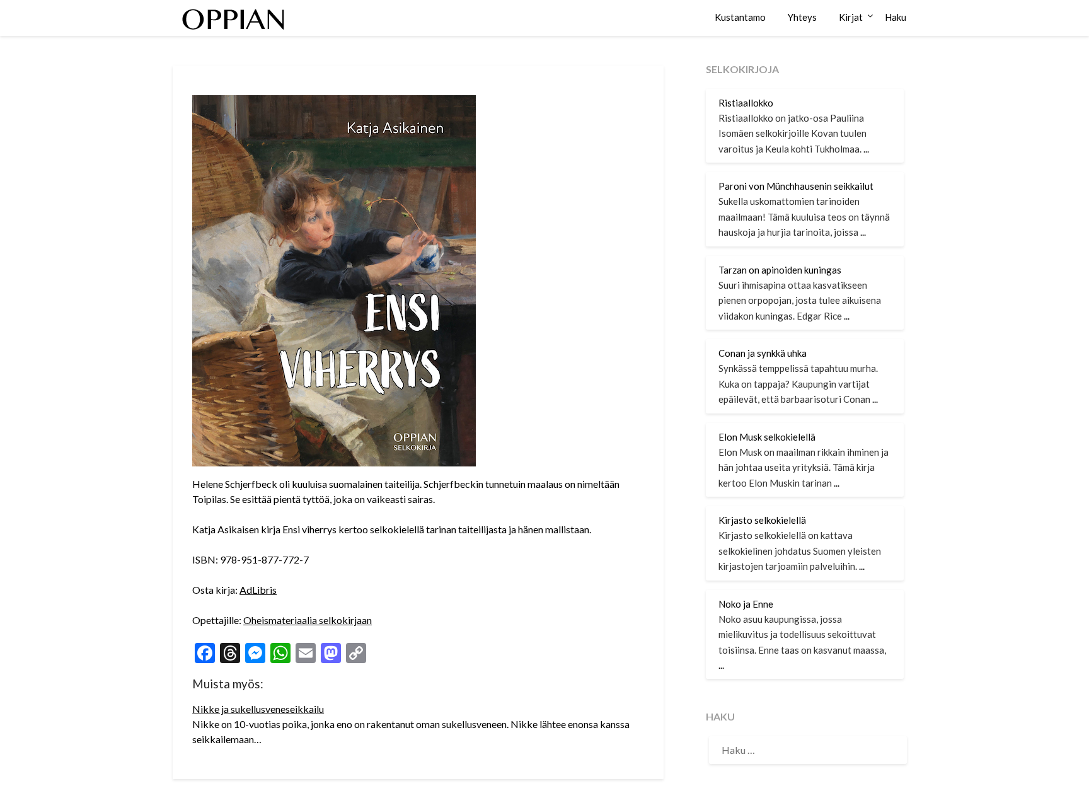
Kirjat (851, 17)
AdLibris (258, 590)
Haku (895, 17)
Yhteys (802, 17)
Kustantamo (740, 17)
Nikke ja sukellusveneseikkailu (258, 709)
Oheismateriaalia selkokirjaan (307, 620)
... (866, 148)
